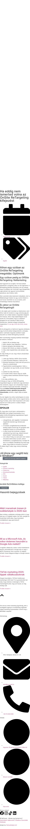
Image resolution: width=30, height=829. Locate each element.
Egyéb (5, 261)
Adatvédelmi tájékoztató (7, 820)
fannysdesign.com (11, 825)
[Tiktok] (10, 813)
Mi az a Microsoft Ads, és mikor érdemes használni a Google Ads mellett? (13, 541)
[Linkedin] (15, 813)
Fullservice (6, 470)
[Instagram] (6, 813)
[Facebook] (2, 813)
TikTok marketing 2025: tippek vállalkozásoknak (12, 573)
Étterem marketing (8, 468)
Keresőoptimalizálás (9, 472)
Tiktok (5, 478)
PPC (4, 474)
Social (5, 476)
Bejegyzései (4, 487)
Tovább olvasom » (5, 523)
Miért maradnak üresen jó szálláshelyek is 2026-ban (13, 509)
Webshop (5, 479)
